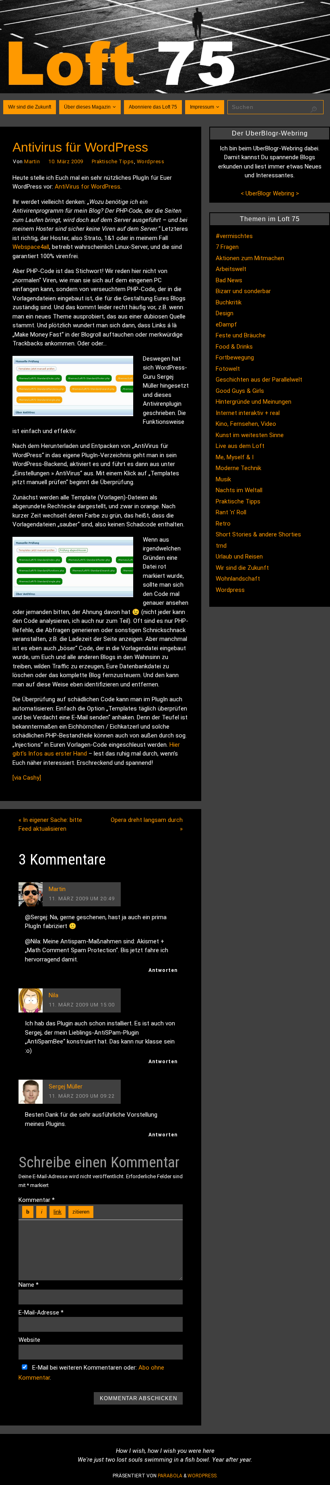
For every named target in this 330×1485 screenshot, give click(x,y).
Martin (32, 161)
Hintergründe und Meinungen (253, 401)
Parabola (170, 1476)
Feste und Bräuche (241, 335)
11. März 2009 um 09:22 (82, 1096)
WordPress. (203, 1476)
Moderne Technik (238, 468)
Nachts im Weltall (239, 490)
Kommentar (37, 1200)
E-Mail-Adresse (41, 1312)
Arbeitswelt (231, 269)
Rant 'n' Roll (231, 512)
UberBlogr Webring (269, 193)
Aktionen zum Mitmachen (250, 258)
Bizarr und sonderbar (243, 291)
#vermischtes (234, 236)
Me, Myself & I (235, 457)
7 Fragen (227, 247)
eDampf (226, 324)
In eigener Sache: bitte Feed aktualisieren (50, 824)
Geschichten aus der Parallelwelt (259, 379)
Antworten (162, 970)
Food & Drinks (234, 346)
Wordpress (151, 161)
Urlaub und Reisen (239, 556)
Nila (53, 995)
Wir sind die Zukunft (242, 567)
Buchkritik (228, 302)
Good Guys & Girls (240, 390)
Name (29, 1284)
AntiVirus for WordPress (87, 186)
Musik (223, 479)
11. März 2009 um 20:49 (82, 899)
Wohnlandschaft (238, 578)
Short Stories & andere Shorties (258, 534)
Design (224, 313)
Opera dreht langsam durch (147, 824)
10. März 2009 (65, 161)
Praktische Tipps (113, 161)
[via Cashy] (26, 777)
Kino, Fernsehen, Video (246, 423)
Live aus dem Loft (240, 446)
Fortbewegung (235, 357)
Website (29, 1339)
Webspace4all (30, 247)
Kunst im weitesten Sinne (250, 435)
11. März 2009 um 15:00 (82, 1005)
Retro (223, 523)
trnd (221, 545)
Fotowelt (228, 368)
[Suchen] (313, 110)
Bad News (229, 280)
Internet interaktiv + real (248, 413)
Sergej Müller (65, 1086)
